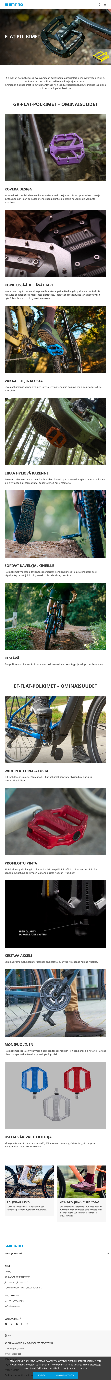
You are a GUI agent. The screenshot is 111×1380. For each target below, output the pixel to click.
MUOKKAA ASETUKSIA (65, 1375)
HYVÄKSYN (41, 1375)
